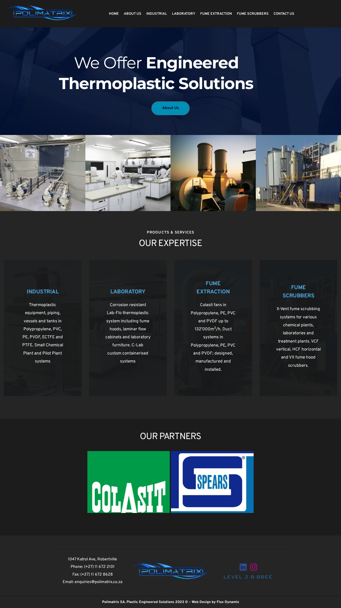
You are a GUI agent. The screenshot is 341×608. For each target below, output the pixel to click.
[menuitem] (114, 13)
